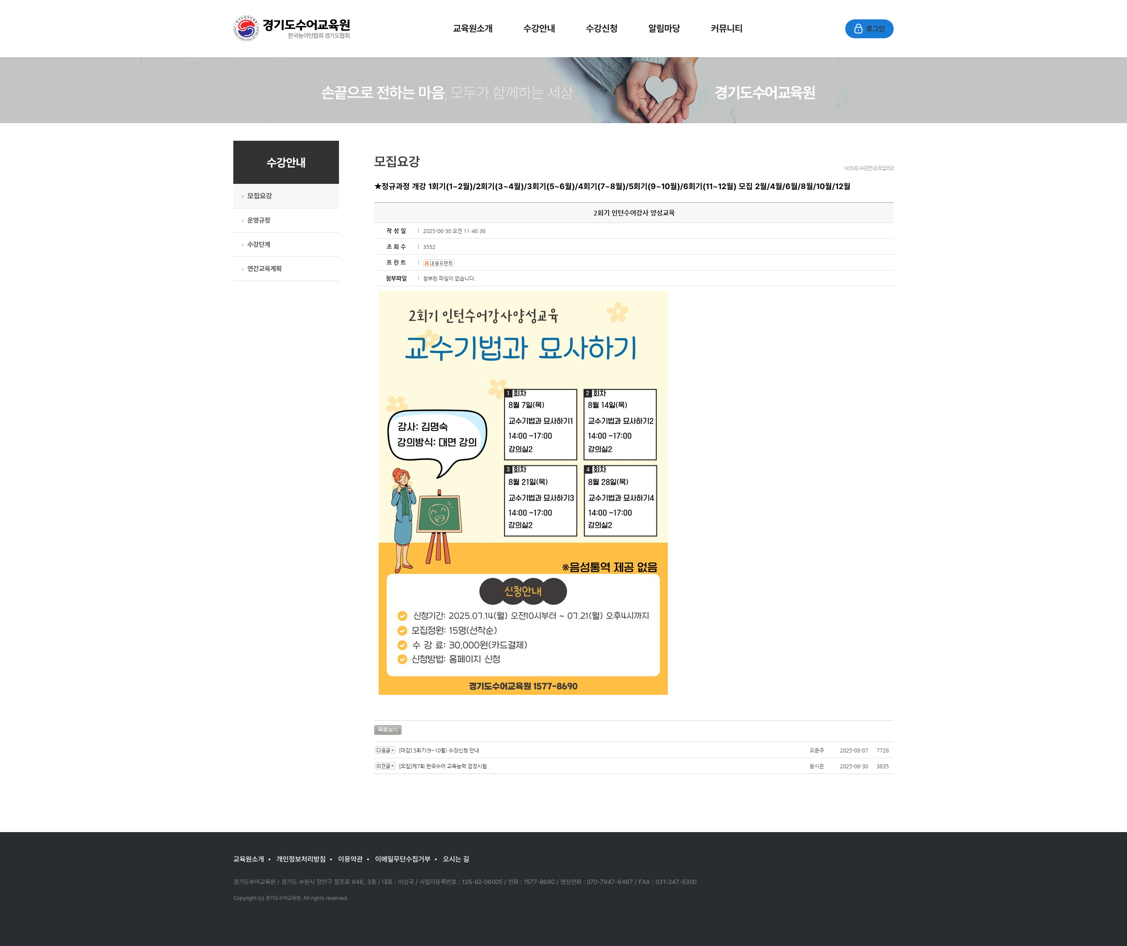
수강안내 (539, 28)
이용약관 (350, 859)
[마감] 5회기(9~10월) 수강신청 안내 (439, 750)
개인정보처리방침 (301, 859)
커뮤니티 (727, 28)
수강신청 (602, 28)
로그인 (875, 28)
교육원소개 (473, 28)
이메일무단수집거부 (403, 859)
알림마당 (664, 28)
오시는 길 (456, 859)
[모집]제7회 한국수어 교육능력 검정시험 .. (445, 766)
